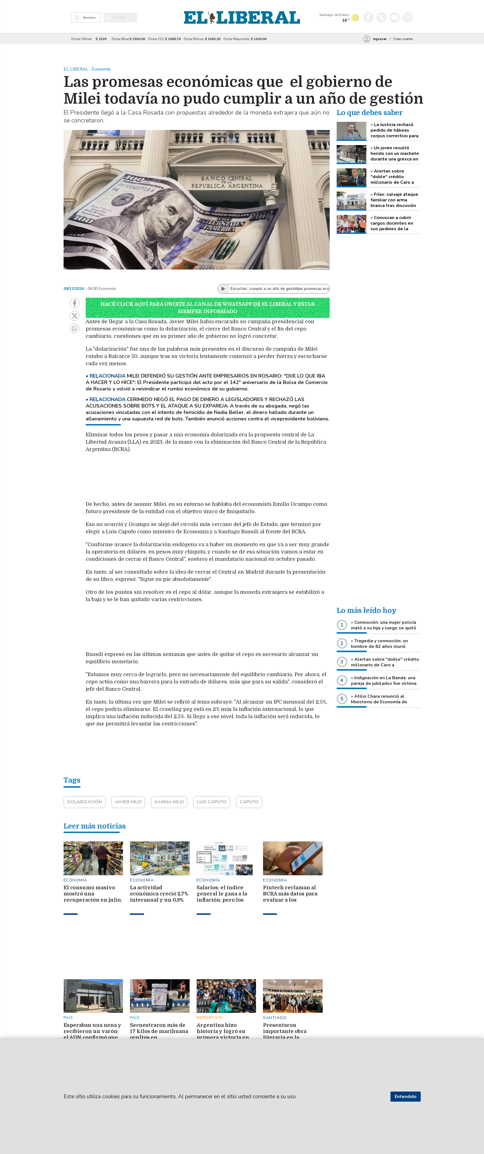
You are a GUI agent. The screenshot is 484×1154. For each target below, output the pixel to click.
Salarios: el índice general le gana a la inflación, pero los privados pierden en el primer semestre (224, 900)
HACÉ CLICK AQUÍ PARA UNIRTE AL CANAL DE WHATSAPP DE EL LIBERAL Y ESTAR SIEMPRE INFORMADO (208, 307)
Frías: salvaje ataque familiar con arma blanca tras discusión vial (394, 200)
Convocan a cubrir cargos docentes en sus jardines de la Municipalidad (392, 223)
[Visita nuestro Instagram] (407, 17)
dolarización (84, 802)
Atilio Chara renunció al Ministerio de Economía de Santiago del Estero (379, 702)
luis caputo (212, 802)
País (68, 1017)
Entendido (405, 1096)
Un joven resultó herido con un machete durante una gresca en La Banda (395, 153)
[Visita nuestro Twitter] (381, 17)
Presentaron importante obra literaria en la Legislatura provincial (284, 1037)
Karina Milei (169, 802)
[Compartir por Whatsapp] (75, 328)
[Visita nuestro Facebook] (368, 17)
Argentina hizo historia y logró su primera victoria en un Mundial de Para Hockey (223, 1037)
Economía (75, 880)
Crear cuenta (403, 39)
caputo (249, 802)
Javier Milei (128, 802)
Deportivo (210, 1017)
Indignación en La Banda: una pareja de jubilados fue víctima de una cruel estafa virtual (383, 683)
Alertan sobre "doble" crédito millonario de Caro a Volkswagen (392, 176)
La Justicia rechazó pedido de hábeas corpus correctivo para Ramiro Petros (394, 130)
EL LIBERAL (77, 69)
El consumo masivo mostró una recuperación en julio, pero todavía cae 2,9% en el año (93, 900)
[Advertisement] (219, 480)
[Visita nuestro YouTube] (394, 17)
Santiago (275, 1017)
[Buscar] (109, 17)
